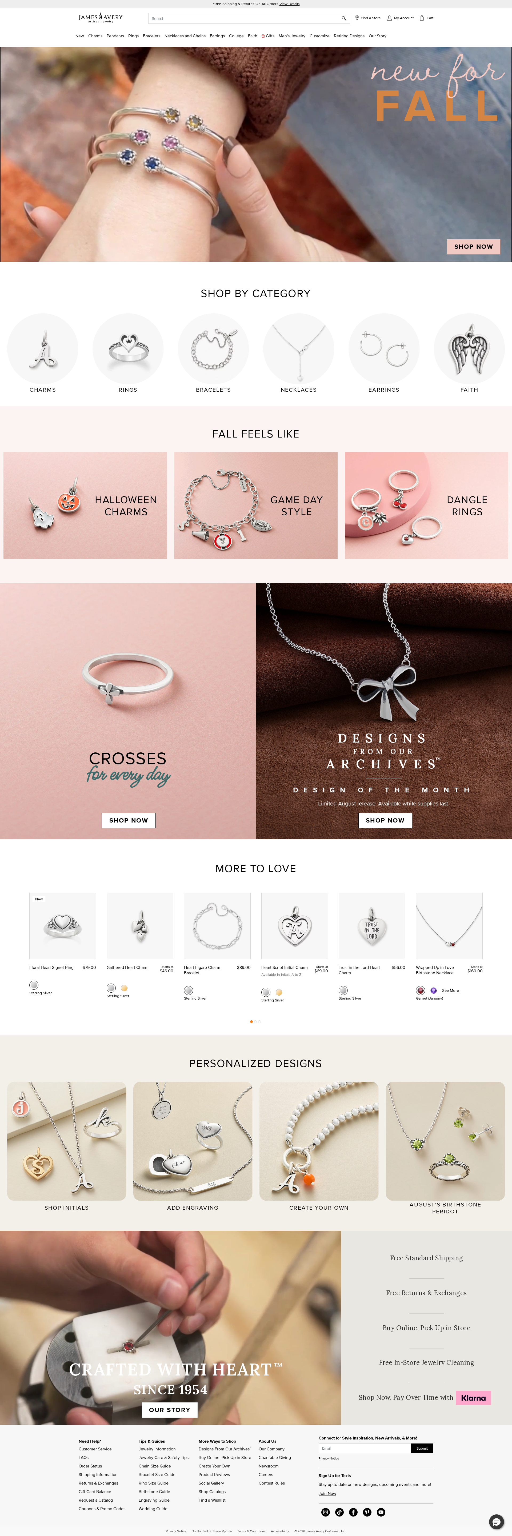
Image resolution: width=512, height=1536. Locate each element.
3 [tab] (259, 1023)
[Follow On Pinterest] (367, 1512)
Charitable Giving (275, 1457)
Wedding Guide (153, 1508)
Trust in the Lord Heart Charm (359, 970)
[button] (400, 18)
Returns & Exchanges (98, 1483)
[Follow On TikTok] (339, 1512)
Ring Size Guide (154, 1483)
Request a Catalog (96, 1500)
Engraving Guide (154, 1500)
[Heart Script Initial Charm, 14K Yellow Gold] (279, 992)
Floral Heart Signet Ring (51, 967)
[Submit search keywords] (346, 18)
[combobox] (249, 18)
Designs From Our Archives (225, 1448)
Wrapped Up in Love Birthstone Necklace (435, 970)
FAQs (84, 1457)
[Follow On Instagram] (325, 1512)
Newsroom (269, 1466)
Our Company (272, 1449)
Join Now (327, 1493)
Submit (422, 1448)
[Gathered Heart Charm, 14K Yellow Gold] (124, 988)
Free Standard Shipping (426, 1258)
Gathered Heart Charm (128, 967)
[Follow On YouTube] (381, 1512)
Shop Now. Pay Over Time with (426, 1397)
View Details (289, 3)
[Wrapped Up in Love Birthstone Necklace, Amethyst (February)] (433, 990)
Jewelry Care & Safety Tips (164, 1457)
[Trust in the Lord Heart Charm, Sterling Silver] (343, 990)
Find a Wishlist (212, 1500)
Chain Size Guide (155, 1466)
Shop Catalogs (212, 1491)
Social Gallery (211, 1483)
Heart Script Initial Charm (284, 967)
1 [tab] (251, 1023)
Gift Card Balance (95, 1491)
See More (450, 990)
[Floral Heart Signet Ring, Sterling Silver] (33, 985)
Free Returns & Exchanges (426, 1293)
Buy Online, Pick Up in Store (426, 1328)
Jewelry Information (157, 1449)
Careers (266, 1474)
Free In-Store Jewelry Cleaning (426, 1362)
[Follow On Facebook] (353, 1512)
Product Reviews (214, 1474)
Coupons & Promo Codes (102, 1508)
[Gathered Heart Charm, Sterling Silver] (111, 988)
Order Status (90, 1466)
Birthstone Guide (154, 1491)
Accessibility (280, 1531)
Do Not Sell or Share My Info (212, 1531)
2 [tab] (255, 1023)
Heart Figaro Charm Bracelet (202, 970)
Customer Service (95, 1449)
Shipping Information (98, 1474)
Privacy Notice (329, 1458)
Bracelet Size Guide (157, 1474)
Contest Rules (272, 1483)
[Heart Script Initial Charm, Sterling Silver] (265, 992)
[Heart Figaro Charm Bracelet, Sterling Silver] (188, 990)
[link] (236, 35)
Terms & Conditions (251, 1531)
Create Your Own (214, 1466)
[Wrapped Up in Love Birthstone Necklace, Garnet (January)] (420, 990)
